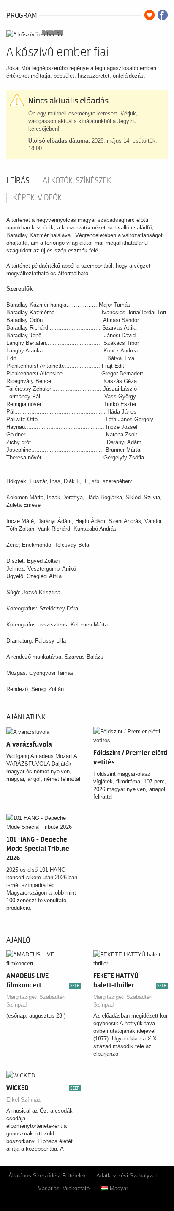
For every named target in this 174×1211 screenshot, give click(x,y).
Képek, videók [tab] (37, 197)
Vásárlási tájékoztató (64, 1188)
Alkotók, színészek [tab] (77, 180)
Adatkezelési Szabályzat (126, 1175)
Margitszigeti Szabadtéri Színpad (35, 1001)
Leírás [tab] (18, 180)
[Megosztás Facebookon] (163, 15)
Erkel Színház (23, 1099)
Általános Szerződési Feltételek (47, 1175)
